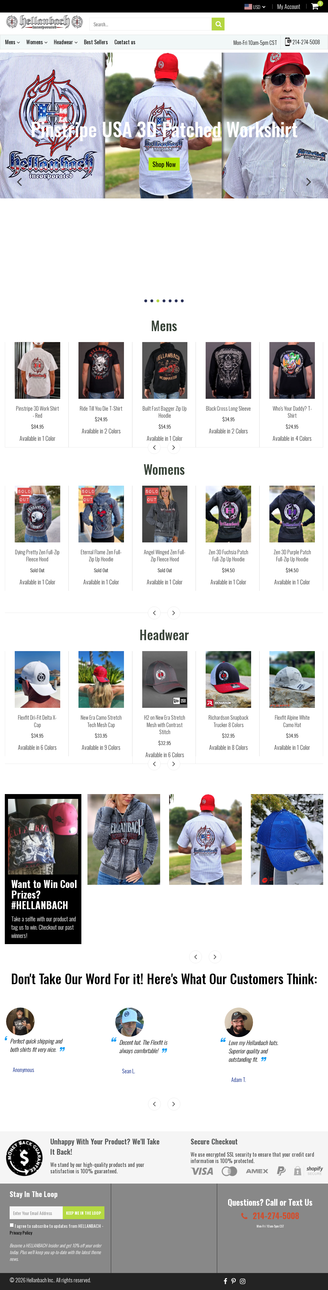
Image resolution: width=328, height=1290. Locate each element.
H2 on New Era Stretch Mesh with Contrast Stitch (164, 725)
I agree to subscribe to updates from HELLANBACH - (56, 1229)
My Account (288, 6)
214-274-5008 (305, 42)
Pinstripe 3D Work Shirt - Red (37, 412)
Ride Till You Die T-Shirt (101, 408)
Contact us (124, 42)
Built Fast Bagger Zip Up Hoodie (165, 412)
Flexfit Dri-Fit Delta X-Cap (37, 721)
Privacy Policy (21, 1232)
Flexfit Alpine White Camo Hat (292, 721)
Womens (35, 42)
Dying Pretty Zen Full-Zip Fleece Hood (37, 555)
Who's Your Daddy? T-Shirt (292, 412)
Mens (11, 42)
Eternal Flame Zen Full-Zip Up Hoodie (101, 555)
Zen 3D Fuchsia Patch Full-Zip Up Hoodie (228, 555)
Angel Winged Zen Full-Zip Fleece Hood (164, 555)
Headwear (64, 42)
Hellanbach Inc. (40, 1280)
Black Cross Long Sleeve (228, 408)
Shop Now (164, 164)
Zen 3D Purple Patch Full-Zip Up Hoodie (292, 555)
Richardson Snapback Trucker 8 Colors (228, 721)
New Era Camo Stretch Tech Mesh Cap (101, 721)
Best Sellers (96, 42)
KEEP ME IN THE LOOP (83, 1213)
